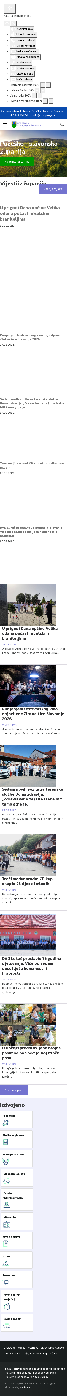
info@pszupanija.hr (44, 115)
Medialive (25, 1387)
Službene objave (14, 1174)
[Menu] (5, 124)
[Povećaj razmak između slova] (51, 101)
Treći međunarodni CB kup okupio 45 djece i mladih (33, 465)
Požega (21, 1347)
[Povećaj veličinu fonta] (42, 90)
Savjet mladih (12, 1319)
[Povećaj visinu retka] (40, 95)
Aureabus (8, 1275)
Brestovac (36, 1353)
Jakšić (25, 1353)
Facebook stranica (44, 1372)
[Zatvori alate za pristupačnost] (14, 24)
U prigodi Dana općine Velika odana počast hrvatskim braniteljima (30, 213)
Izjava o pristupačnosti (18, 1368)
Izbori (6, 1256)
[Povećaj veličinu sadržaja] (48, 85)
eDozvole (9, 1217)
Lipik (51, 1347)
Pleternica (32, 1347)
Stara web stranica (36, 1376)
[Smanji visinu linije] (34, 95)
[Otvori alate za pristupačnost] (10, 9)
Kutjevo (59, 1347)
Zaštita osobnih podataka (49, 1368)
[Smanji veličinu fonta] (37, 90)
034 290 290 (20, 115)
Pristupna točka (14, 1376)
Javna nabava (11, 1237)
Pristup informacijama (17, 1372)
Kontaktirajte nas (16, 161)
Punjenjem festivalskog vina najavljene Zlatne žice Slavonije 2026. (30, 337)
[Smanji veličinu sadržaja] (42, 85)
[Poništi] (7, 24)
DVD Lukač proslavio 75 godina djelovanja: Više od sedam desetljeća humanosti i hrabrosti (31, 531)
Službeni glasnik (13, 1135)
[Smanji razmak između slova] (45, 101)
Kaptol (47, 1353)
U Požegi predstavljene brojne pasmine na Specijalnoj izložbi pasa (31, 1053)
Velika (17, 1353)
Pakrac (43, 1347)
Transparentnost (14, 1154)
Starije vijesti (53, 189)
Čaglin (55, 1353)
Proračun (8, 1116)
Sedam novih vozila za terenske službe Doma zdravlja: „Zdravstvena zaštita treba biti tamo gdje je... (32, 403)
